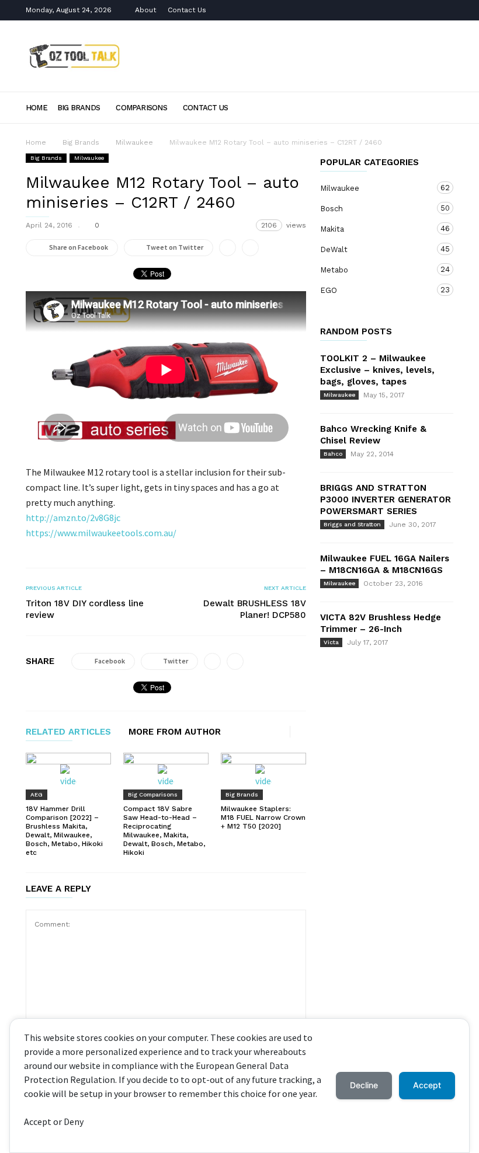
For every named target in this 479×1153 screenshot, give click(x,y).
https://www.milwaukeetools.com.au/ (101, 533)
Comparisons (141, 107)
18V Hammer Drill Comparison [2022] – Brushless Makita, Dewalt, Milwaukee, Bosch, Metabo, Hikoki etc (64, 831)
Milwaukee (134, 142)
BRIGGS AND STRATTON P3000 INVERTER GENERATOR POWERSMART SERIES (385, 499)
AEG (36, 794)
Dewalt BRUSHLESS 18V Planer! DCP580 (254, 609)
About (145, 10)
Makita (375, 228)
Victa (331, 642)
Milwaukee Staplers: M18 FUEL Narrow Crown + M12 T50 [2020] (263, 817)
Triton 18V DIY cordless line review (85, 609)
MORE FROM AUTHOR (175, 732)
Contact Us (187, 10)
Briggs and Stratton (352, 524)
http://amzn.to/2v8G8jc (73, 517)
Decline (364, 1085)
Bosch (375, 208)
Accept (427, 1085)
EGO (375, 290)
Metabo (375, 269)
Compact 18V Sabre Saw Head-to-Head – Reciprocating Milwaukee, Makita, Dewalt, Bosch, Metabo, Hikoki (164, 831)
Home (36, 107)
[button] (437, 107)
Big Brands (78, 107)
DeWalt (375, 249)
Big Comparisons (153, 794)
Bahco (333, 453)
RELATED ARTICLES (68, 732)
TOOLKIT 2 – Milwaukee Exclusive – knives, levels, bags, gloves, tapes (377, 370)
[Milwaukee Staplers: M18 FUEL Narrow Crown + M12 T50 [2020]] (263, 777)
